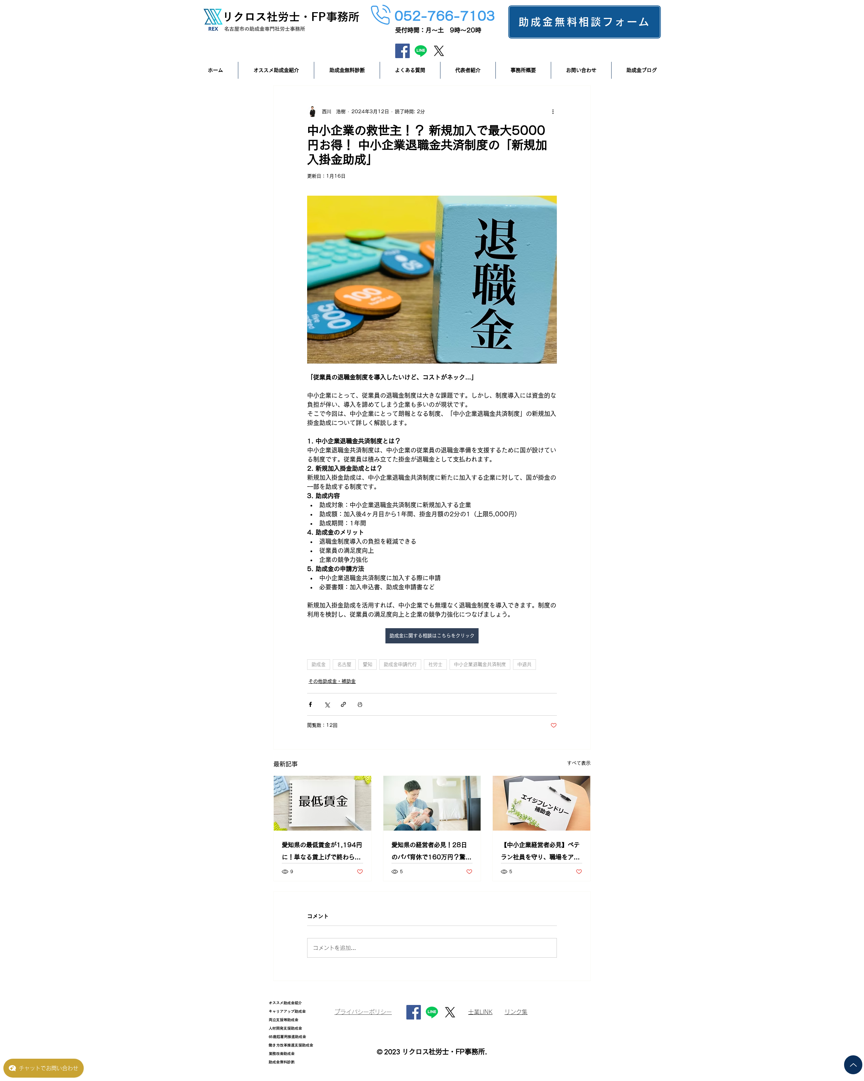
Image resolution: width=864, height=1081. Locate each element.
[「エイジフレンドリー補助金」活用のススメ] (541, 803)
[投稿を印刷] (360, 704)
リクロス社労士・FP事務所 (290, 16)
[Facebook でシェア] (310, 704)
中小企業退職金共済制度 (480, 664)
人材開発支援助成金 (285, 1028)
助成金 (319, 664)
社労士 (435, 664)
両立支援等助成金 (283, 1020)
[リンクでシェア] (343, 704)
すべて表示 (579, 763)
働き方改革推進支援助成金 (291, 1045)
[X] (439, 51)
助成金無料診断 (282, 1062)
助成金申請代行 (400, 664)
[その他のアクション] (553, 111)
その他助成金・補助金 (332, 681)
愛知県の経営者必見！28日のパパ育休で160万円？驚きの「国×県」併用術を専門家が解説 (431, 852)
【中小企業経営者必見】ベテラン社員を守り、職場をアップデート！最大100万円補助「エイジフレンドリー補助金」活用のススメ (541, 852)
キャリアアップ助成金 (287, 1011)
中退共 (524, 664)
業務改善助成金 (282, 1053)
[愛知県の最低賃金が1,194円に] (322, 803)
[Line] (420, 51)
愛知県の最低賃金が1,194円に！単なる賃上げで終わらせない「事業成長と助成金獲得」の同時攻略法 (322, 852)
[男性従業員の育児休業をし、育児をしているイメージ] (432, 803)
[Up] (853, 1064)
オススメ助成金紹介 (285, 1003)
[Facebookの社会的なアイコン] (402, 51)
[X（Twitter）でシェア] (327, 704)
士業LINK (480, 1012)
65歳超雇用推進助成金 (287, 1036)
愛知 (367, 664)
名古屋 (344, 664)
